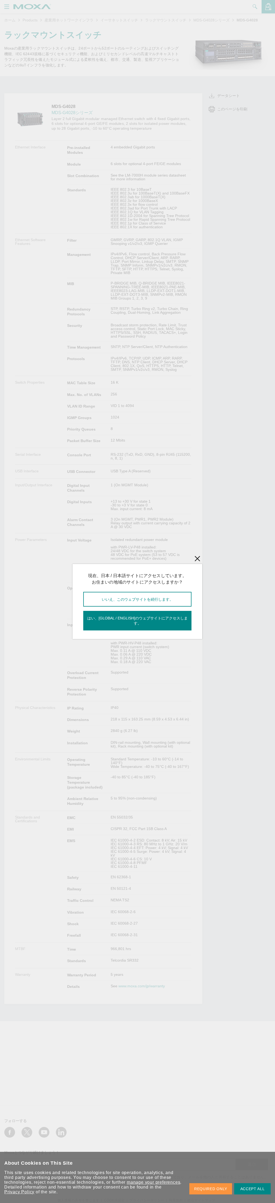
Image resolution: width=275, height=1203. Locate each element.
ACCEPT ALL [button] (252, 1189)
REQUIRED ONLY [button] (210, 1189)
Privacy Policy (19, 1192)
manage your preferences (153, 1182)
